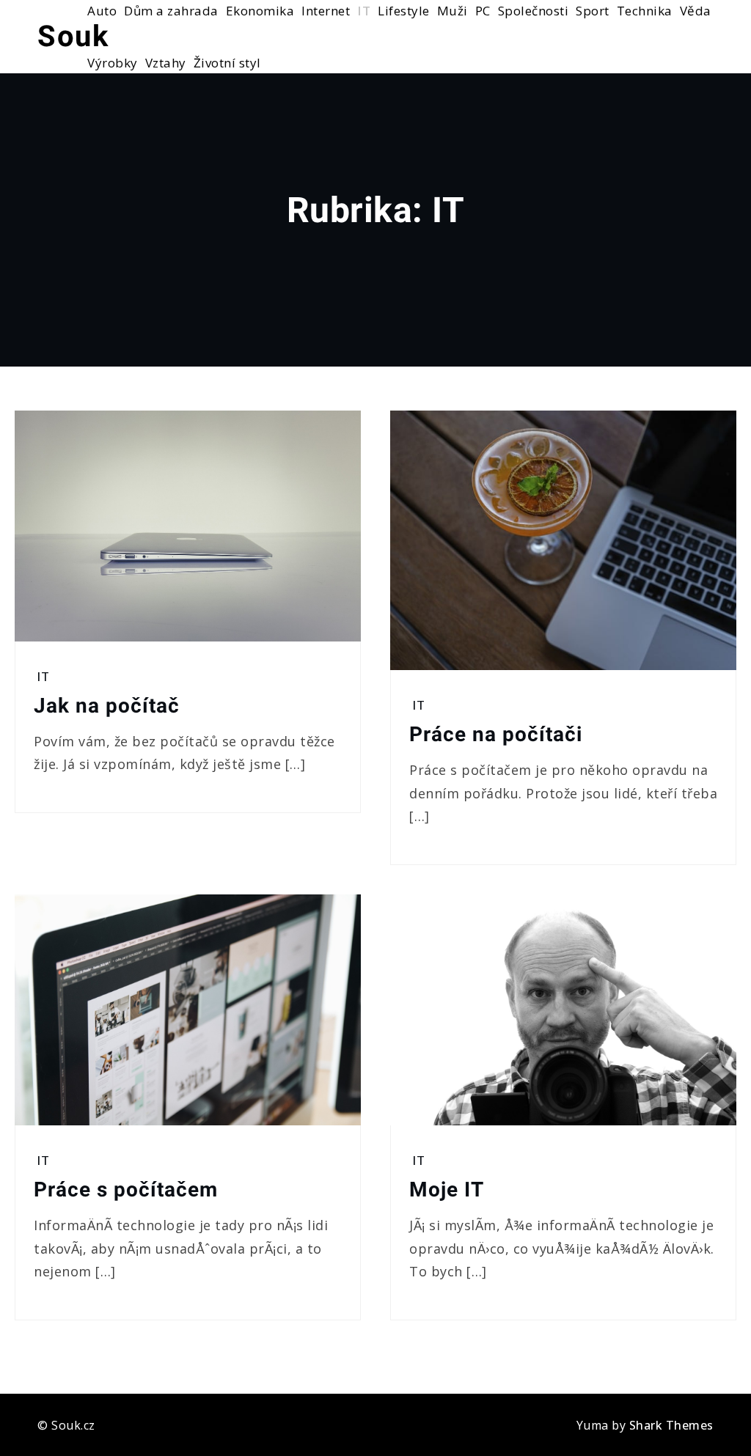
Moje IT (446, 1189)
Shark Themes (671, 1425)
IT (43, 676)
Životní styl (227, 62)
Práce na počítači (495, 734)
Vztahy (165, 62)
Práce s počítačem (126, 1189)
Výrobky (112, 62)
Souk (73, 36)
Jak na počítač (107, 706)
